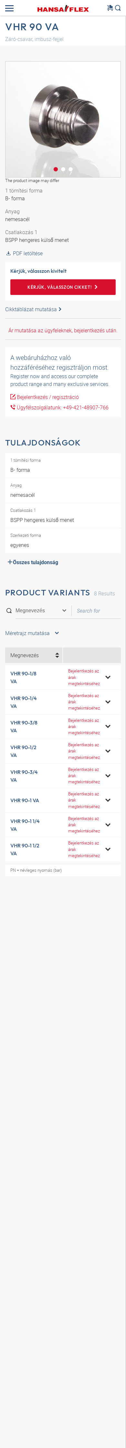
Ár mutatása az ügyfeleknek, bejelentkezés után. (63, 330)
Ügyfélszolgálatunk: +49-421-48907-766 (62, 407)
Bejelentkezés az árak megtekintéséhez (84, 677)
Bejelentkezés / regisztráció (47, 397)
